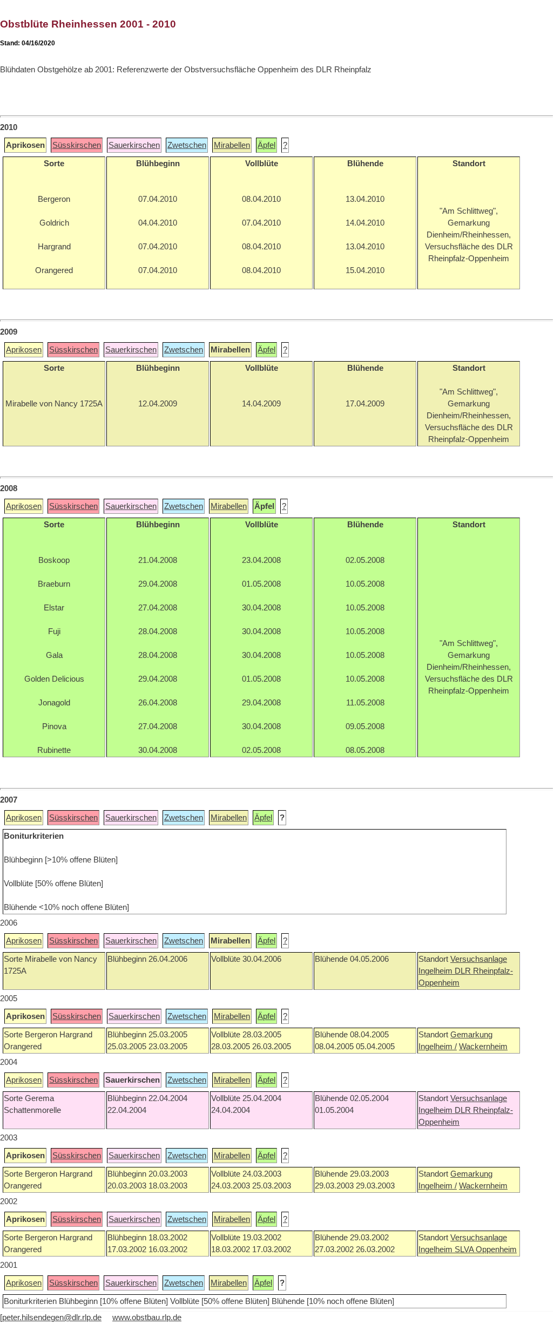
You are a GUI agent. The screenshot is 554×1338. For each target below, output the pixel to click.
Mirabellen (232, 145)
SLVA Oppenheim (486, 1249)
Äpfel (266, 145)
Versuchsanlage (478, 959)
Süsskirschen (76, 145)
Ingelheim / (437, 1046)
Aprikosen (24, 349)
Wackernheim (483, 1046)
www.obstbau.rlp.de (146, 1317)
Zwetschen (186, 145)
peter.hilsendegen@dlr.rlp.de (52, 1317)
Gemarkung (471, 1034)
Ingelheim (436, 971)
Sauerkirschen (134, 145)
